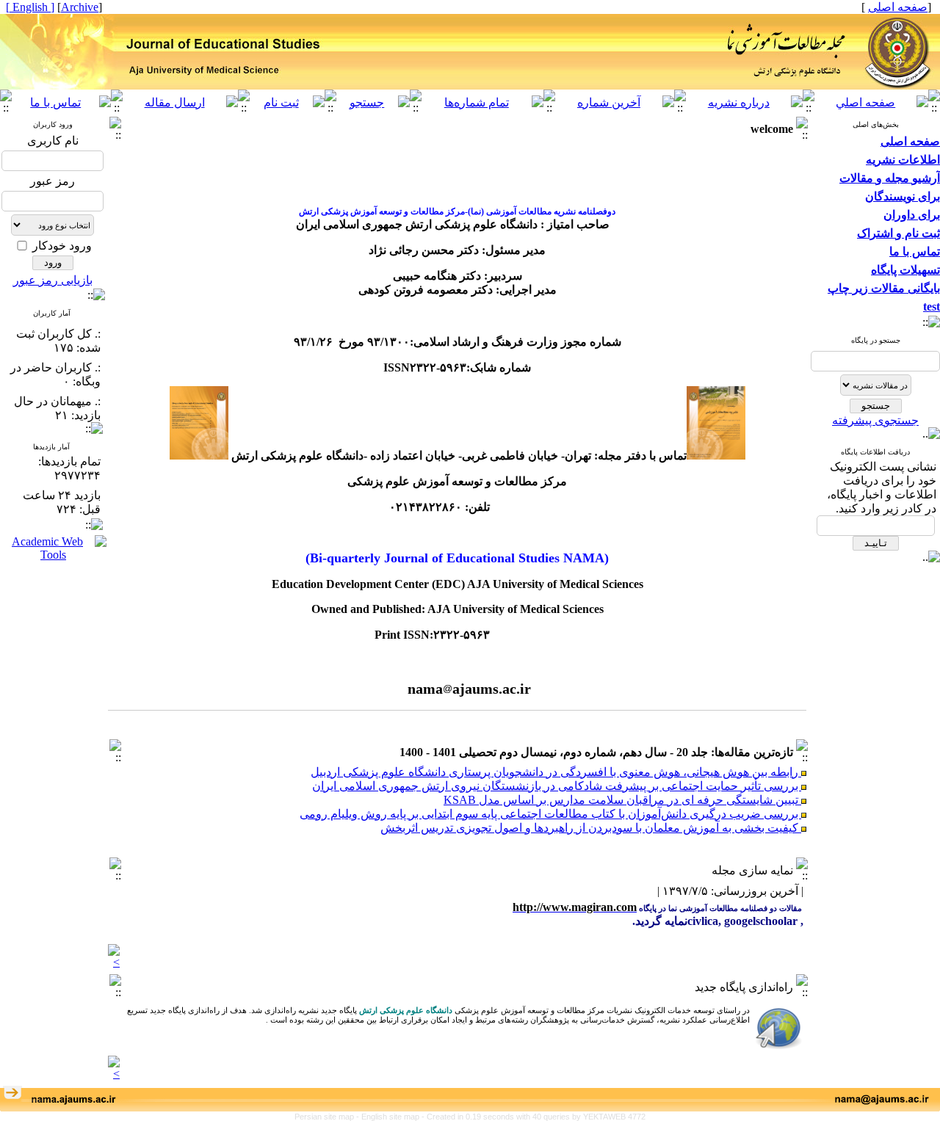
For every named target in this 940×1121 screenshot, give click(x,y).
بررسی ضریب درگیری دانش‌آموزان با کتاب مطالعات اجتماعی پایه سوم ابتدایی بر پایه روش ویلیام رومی (550, 807)
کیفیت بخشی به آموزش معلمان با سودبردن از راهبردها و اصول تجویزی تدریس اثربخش (590, 821)
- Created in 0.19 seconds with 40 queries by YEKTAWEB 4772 (534, 1116)
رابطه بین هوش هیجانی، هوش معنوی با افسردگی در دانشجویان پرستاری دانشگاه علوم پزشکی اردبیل (556, 765)
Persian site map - (327, 1116)
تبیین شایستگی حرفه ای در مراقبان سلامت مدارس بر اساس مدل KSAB (622, 793)
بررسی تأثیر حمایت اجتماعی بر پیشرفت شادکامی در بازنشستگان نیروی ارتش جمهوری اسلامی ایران (556, 779)
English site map (391, 1116)
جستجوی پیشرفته (875, 420)
